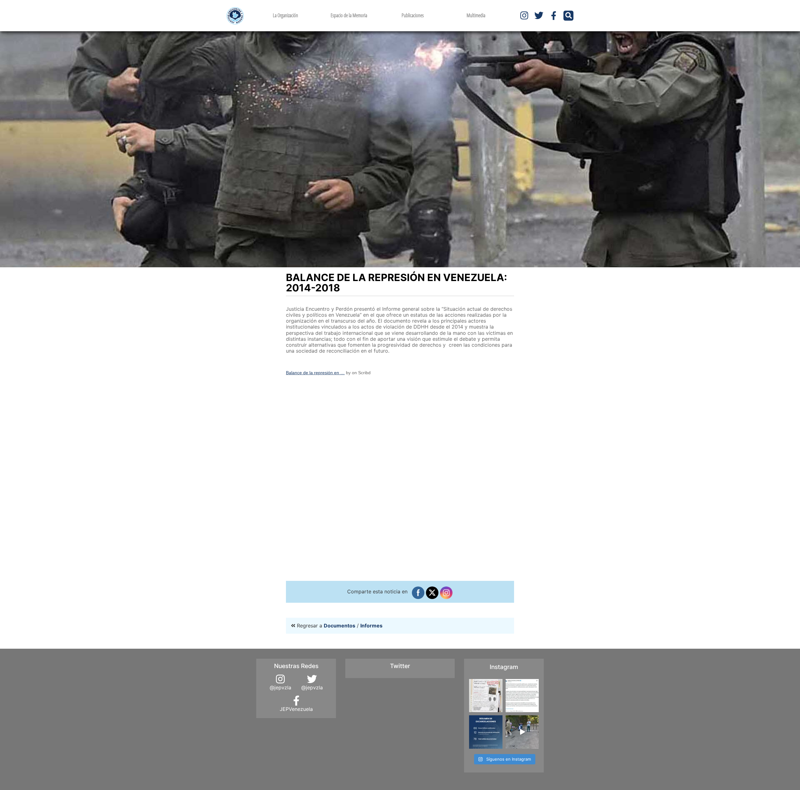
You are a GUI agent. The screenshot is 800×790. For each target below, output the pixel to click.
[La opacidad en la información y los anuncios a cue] (485, 695)
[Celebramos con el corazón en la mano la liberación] (522, 732)
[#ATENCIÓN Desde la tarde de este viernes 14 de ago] (485, 732)
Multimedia (476, 15)
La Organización (285, 15)
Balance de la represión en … (315, 372)
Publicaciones (413, 15)
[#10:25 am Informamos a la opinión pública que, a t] (522, 695)
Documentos (339, 625)
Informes (371, 625)
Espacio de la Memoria (349, 15)
